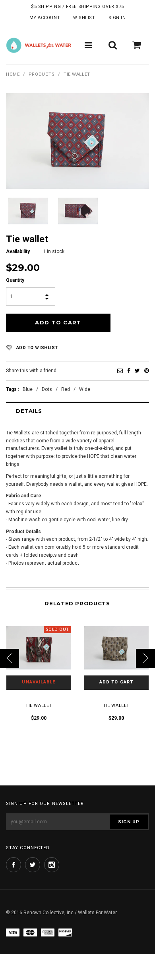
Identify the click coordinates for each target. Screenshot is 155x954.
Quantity (15, 280)
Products (41, 74)
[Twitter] (137, 370)
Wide (84, 389)
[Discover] (65, 932)
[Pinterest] (146, 370)
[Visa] (12, 932)
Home (12, 74)
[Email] (120, 370)
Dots (47, 389)
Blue (28, 389)
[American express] (47, 932)
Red (65, 389)
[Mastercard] (30, 932)
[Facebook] (128, 370)
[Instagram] (52, 865)
